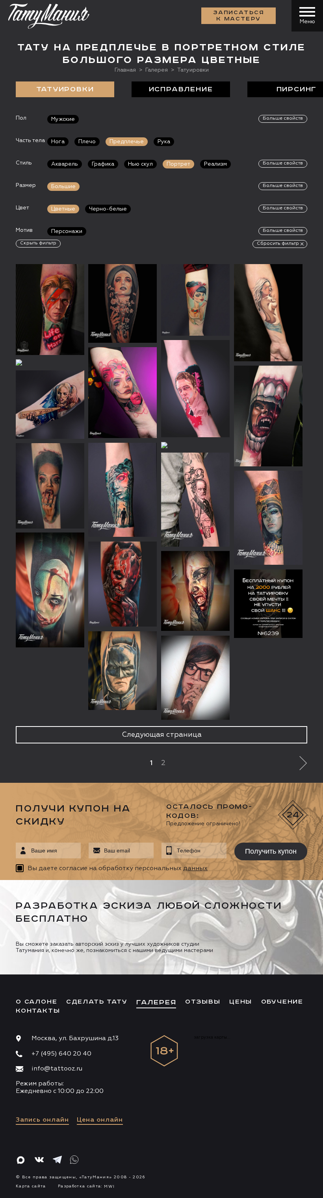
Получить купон (271, 851)
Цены (240, 1002)
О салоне (36, 1002)
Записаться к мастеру (238, 15)
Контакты (38, 1011)
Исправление (181, 89)
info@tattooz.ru (57, 1069)
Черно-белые (108, 209)
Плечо (87, 141)
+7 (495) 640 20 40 (61, 1054)
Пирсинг (297, 89)
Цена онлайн (100, 1120)
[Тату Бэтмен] (122, 670)
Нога (58, 141)
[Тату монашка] (122, 303)
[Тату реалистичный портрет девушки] (50, 486)
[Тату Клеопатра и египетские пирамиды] (268, 518)
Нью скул (140, 164)
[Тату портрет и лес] (122, 490)
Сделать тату (97, 1002)
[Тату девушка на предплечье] (268, 312)
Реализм (215, 164)
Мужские (63, 119)
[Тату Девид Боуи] (50, 309)
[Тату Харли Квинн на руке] (50, 404)
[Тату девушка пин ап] (195, 300)
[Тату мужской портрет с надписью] (50, 362)
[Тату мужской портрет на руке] (195, 445)
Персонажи (66, 231)
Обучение (282, 1002)
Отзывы (203, 1002)
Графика (103, 164)
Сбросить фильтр (278, 243)
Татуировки (65, 89)
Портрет (178, 164)
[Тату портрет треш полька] (195, 500)
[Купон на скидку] (268, 603)
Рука (164, 141)
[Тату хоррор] (50, 590)
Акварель (64, 164)
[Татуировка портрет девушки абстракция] (122, 392)
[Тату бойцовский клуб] (195, 388)
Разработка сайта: (86, 1186)
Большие (63, 186)
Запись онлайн (42, 1120)
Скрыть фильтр (38, 243)
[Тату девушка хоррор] (195, 591)
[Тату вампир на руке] (268, 416)
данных (195, 868)
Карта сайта (31, 1186)
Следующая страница (162, 734)
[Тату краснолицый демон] (122, 584)
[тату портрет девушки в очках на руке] (195, 678)
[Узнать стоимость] (63, 282)
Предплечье (127, 141)
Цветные (63, 209)
